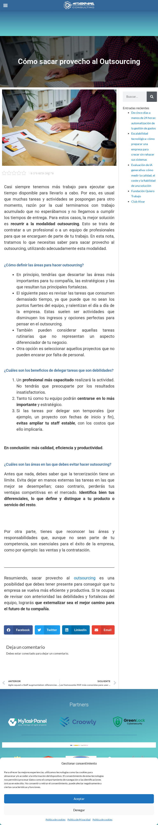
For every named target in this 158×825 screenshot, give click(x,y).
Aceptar (79, 799)
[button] (18, 630)
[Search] (152, 97)
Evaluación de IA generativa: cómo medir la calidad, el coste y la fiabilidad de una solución (143, 175)
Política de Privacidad (79, 819)
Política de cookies (55, 819)
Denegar (79, 810)
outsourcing (84, 578)
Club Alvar (138, 201)
